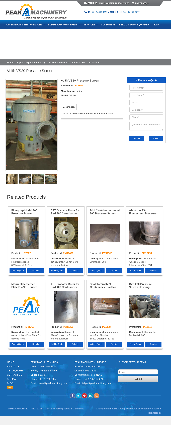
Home (102, 3)
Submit (136, 138)
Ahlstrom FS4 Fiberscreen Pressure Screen (142, 212)
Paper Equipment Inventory (31, 62)
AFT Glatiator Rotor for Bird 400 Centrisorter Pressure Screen (65, 212)
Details (35, 270)
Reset (155, 138)
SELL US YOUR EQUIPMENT (135, 24)
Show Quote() (141, 3)
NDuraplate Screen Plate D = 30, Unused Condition (24, 286)
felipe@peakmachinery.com (97, 383)
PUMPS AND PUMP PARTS (63, 24)
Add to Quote (18, 270)
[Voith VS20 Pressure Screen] (31, 125)
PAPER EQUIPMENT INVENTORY (24, 24)
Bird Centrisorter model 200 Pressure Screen (105, 212)
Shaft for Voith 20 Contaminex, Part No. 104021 (103, 286)
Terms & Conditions (74, 408)
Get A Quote (15, 370)
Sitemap (12, 379)
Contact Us (111, 3)
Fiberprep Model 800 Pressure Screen (24, 212)
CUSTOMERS (108, 24)
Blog (10, 383)
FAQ (156, 24)
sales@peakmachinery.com (52, 383)
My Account (123, 3)
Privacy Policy (54, 408)
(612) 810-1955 (100, 12)
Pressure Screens (57, 62)
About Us (13, 366)
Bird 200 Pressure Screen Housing (140, 286)
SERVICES (89, 24)
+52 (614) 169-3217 (130, 12)
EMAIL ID (92, 3)
